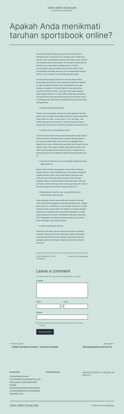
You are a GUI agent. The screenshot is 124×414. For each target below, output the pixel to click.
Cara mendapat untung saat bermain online (25, 379)
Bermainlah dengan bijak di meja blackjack (25, 388)
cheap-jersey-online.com (62, 8)
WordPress (110, 405)
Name (39, 302)
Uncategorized (83, 256)
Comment (39, 280)
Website (39, 312)
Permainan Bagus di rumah (19, 376)
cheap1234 (41, 258)
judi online (107, 372)
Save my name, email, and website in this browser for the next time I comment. (61, 324)
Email (66, 302)
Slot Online (95, 372)
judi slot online (72, 74)
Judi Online (86, 372)
